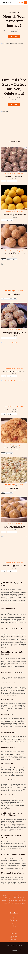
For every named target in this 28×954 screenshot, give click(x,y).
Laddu (14, 917)
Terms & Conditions (14, 941)
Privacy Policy (14, 936)
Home (14, 915)
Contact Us (14, 926)
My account (14, 920)
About (14, 925)
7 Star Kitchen (6, 2)
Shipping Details (14, 937)
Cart (14, 922)
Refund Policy (14, 939)
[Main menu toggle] (25, 2)
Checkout (14, 923)
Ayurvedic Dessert (14, 919)
